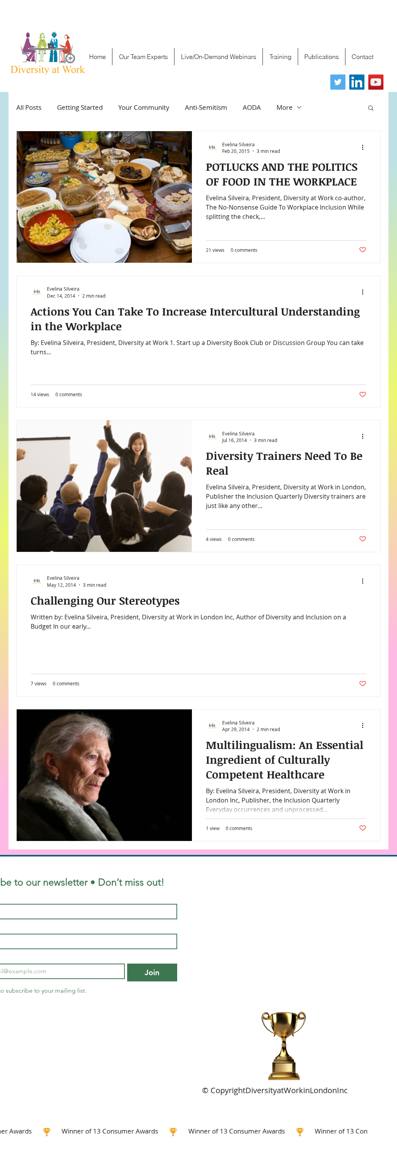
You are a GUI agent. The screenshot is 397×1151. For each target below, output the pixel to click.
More (284, 107)
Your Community (143, 107)
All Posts (28, 107)
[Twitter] (337, 82)
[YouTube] (375, 82)
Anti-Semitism (206, 107)
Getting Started (80, 107)
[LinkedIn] (356, 82)
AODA (252, 107)
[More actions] (365, 147)
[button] (371, 108)
